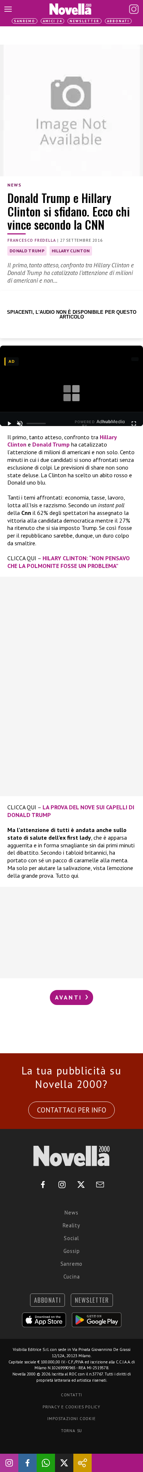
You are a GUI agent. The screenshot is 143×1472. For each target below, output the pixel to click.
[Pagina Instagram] (134, 9)
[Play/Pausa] (9, 423)
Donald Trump (27, 250)
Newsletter (84, 21)
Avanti (69, 997)
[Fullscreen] (134, 423)
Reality (71, 1225)
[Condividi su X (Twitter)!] (64, 1463)
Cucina (71, 1276)
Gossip (71, 1250)
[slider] (36, 423)
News (14, 185)
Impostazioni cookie (71, 1418)
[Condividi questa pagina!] (82, 1463)
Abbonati (118, 21)
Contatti (71, 1394)
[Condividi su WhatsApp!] (46, 1463)
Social (71, 1238)
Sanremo (24, 21)
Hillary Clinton (71, 250)
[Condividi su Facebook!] (27, 1463)
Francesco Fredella (31, 240)
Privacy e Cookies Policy (71, 1406)
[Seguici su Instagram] (9, 1463)
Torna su (71, 1430)
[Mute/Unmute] (19, 423)
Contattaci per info (71, 1110)
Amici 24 (52, 21)
